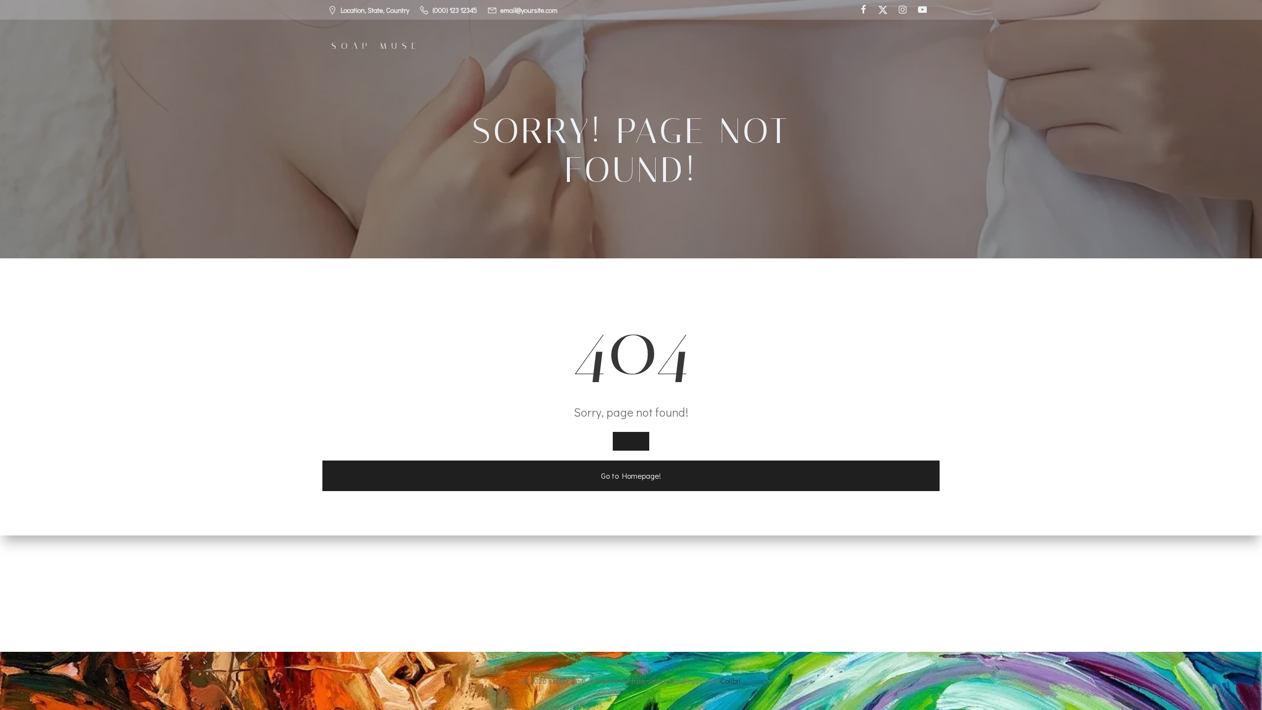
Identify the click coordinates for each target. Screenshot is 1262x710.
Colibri (730, 680)
